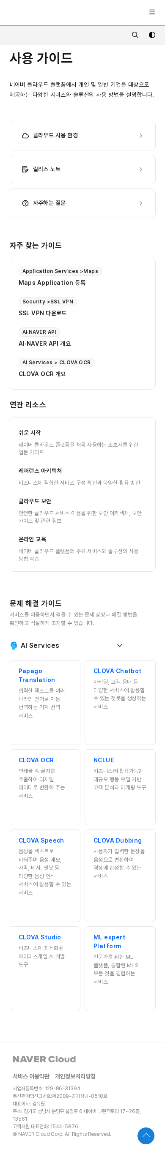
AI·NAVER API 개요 (45, 343)
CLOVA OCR (36, 760)
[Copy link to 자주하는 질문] (79, 203)
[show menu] (152, 12)
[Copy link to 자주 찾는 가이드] (75, 246)
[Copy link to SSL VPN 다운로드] (80, 313)
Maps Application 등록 (52, 282)
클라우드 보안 (35, 501)
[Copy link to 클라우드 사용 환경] (91, 135)
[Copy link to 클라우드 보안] (65, 501)
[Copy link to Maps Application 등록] (98, 282)
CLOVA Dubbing (118, 840)
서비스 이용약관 (31, 1076)
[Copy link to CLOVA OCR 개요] (79, 374)
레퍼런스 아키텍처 (40, 470)
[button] (146, 1135)
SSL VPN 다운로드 (43, 313)
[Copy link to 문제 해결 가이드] (75, 604)
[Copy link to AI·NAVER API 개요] (84, 343)
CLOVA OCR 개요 (42, 374)
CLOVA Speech (41, 840)
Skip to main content (39, 13)
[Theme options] (152, 35)
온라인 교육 (33, 539)
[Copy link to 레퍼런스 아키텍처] (75, 471)
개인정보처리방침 (75, 1076)
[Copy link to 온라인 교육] (59, 539)
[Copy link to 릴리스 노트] (73, 169)
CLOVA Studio (40, 937)
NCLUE (104, 760)
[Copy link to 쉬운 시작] (54, 432)
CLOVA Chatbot (118, 671)
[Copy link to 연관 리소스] (59, 405)
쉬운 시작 (30, 432)
